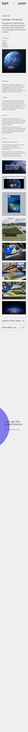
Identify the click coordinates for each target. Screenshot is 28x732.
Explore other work (11, 321)
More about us (9, 327)
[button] (14, 4)
